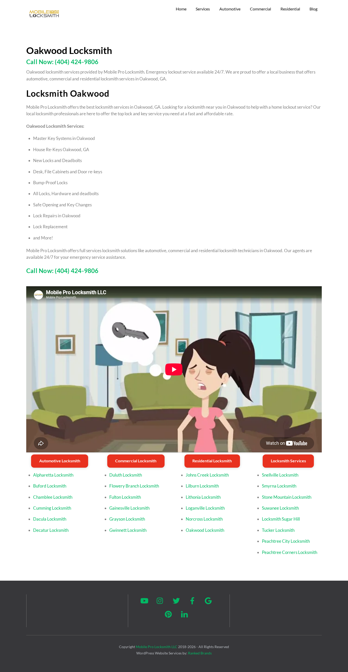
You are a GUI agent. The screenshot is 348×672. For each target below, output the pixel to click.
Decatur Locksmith (51, 530)
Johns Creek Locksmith (207, 475)
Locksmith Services (288, 460)
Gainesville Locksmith (129, 508)
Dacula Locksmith (49, 519)
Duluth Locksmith (125, 475)
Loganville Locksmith (205, 508)
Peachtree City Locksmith (286, 541)
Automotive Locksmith (59, 460)
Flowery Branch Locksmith (134, 486)
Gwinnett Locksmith (127, 530)
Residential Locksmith (212, 460)
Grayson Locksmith (127, 519)
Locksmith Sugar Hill (281, 519)
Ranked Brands (200, 653)
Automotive (229, 8)
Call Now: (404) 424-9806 (62, 61)
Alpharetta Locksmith (53, 475)
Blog (313, 8)
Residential (290, 8)
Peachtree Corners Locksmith (289, 552)
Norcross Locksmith (204, 519)
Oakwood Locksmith (205, 530)
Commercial (260, 8)
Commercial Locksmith (135, 460)
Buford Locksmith (49, 486)
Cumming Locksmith (52, 508)
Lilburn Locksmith (202, 486)
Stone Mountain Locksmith (286, 497)
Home (181, 8)
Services (203, 8)
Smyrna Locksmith (279, 486)
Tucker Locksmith (278, 530)
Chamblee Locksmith (52, 497)
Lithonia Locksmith (203, 497)
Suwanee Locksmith (280, 508)
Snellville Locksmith (280, 475)
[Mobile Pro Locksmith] (44, 19)
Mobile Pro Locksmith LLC (156, 647)
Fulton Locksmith (125, 497)
